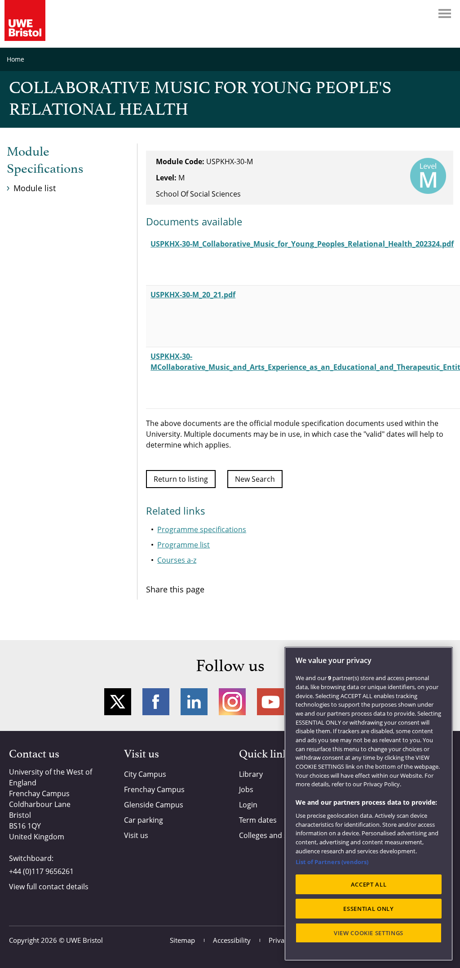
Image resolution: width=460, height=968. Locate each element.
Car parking (143, 820)
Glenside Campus (153, 805)
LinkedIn (194, 701)
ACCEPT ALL (369, 884)
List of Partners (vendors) (332, 862)
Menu (445, 13)
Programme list (183, 545)
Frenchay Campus (154, 789)
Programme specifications (201, 529)
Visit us (136, 835)
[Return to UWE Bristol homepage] (24, 20)
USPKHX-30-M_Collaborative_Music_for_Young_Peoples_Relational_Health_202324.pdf (302, 244)
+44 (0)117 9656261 (41, 871)
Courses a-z (176, 560)
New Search (255, 479)
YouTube (270, 701)
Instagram (232, 701)
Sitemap (182, 940)
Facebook (155, 701)
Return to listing (181, 479)
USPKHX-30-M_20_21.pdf (192, 295)
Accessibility (232, 940)
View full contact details (48, 887)
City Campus (145, 774)
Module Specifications (45, 160)
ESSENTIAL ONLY (368, 909)
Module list (34, 188)
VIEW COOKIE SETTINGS (368, 933)
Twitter (117, 701)
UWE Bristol (84, 940)
